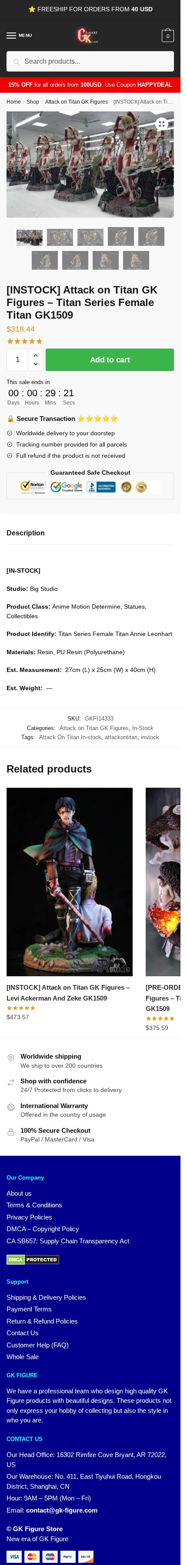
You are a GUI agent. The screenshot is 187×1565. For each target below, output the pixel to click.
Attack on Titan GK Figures (76, 102)
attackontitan (121, 737)
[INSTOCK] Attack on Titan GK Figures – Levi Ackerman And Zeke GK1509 (68, 992)
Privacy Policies (29, 1217)
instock (150, 737)
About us (19, 1193)
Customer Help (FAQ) (38, 1345)
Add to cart (110, 359)
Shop (33, 102)
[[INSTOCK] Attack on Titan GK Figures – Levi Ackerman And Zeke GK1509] (70, 882)
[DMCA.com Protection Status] (33, 1262)
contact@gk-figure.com (61, 1510)
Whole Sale (23, 1356)
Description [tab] (26, 533)
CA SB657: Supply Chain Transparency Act (68, 1241)
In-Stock (143, 728)
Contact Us (23, 1333)
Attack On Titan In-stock (70, 737)
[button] (161, 123)
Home (14, 102)
